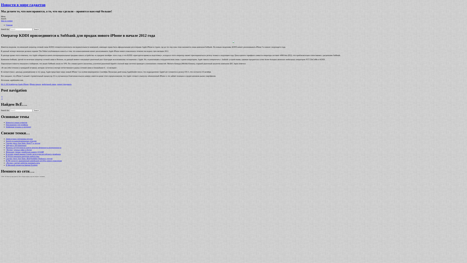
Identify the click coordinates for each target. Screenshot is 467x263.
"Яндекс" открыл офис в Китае (19, 150)
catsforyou (14, 84)
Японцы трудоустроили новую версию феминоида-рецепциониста (33, 148)
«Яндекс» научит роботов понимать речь (23, 163)
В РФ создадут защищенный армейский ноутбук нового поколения (34, 161)
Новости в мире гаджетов (23, 5)
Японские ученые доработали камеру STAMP (25, 152)
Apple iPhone (23, 84)
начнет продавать (64, 84)
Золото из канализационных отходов (21, 141)
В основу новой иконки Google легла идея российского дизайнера (33, 154)
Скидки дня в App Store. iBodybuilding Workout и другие (29, 159)
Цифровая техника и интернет (18, 127)
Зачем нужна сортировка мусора (19, 139)
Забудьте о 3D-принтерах (16, 145)
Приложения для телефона (17, 125)
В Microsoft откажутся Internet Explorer (22, 165)
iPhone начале (35, 84)
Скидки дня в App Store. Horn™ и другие (23, 143)
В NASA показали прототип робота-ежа (22, 156)
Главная (9, 25)
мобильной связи (49, 84)
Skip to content (7, 21)
